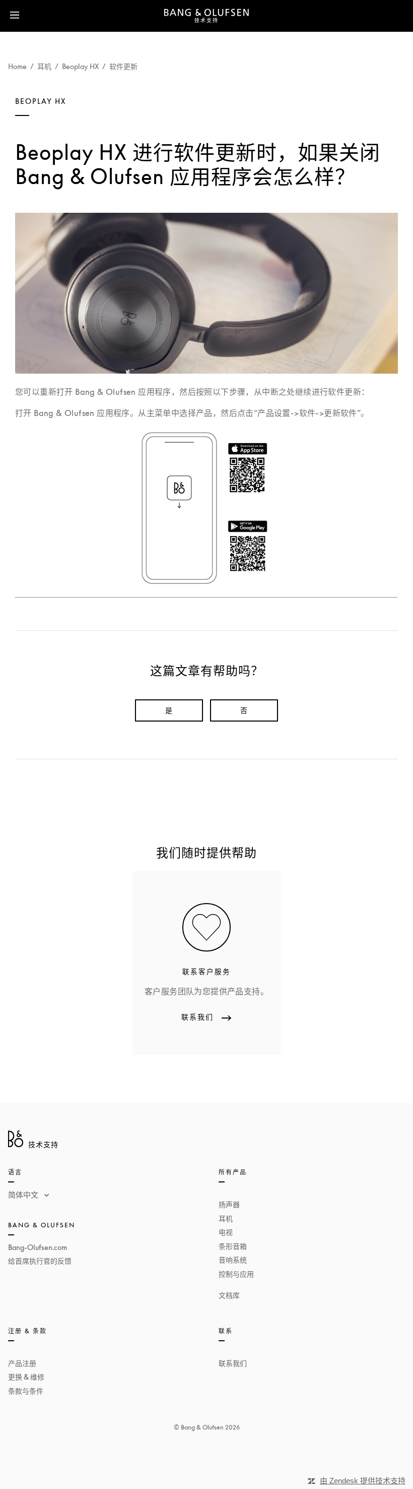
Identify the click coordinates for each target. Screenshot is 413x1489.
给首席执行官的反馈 (40, 1261)
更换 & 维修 (26, 1377)
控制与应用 (236, 1274)
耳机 (44, 66)
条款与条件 (25, 1391)
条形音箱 (233, 1246)
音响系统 (233, 1260)
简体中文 (24, 1194)
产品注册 (22, 1363)
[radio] (169, 710)
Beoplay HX (80, 66)
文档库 (229, 1295)
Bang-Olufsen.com (37, 1247)
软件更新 (123, 66)
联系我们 (233, 1363)
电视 (226, 1232)
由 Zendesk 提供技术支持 (362, 1480)
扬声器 (229, 1204)
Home (17, 66)
